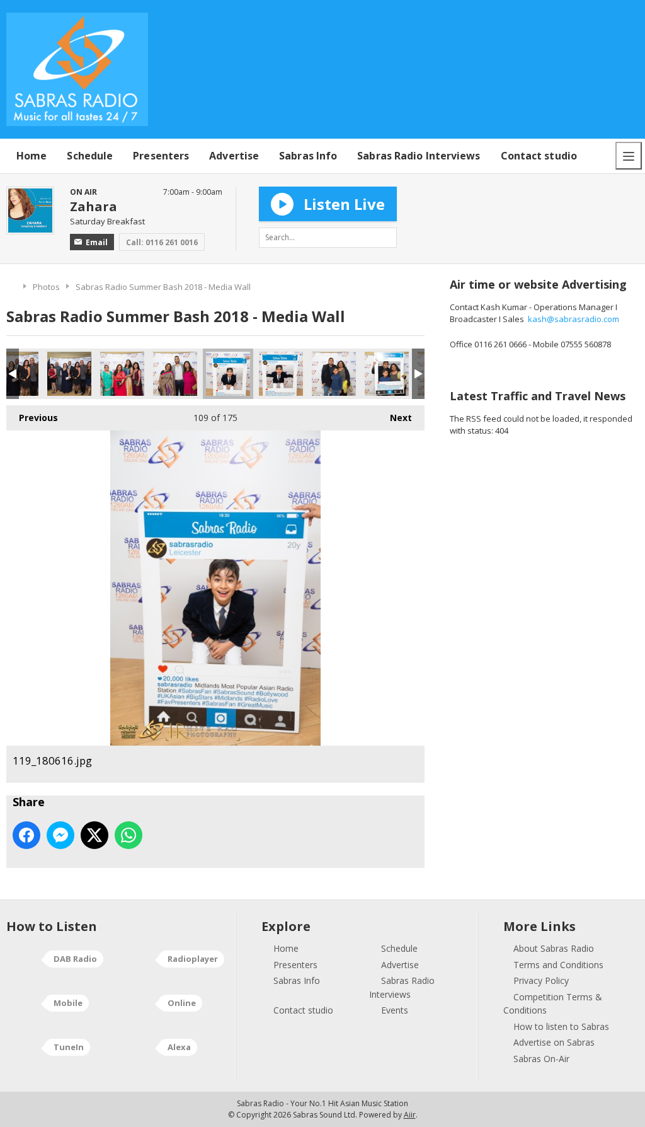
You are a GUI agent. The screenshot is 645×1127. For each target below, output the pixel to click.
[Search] (387, 237)
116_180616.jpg (69, 374)
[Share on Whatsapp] (128, 835)
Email (97, 242)
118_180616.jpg (175, 374)
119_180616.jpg (228, 374)
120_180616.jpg (281, 374)
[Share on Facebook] (26, 835)
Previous (32, 418)
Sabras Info (308, 156)
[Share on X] (94, 835)
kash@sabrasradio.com (573, 319)
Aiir (410, 1114)
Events (394, 1010)
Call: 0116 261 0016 (162, 242)
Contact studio (539, 156)
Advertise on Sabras (554, 1042)
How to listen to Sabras (561, 1026)
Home (31, 156)
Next (394, 418)
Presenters (161, 156)
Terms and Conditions (558, 965)
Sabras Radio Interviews (418, 156)
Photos (46, 286)
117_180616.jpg (122, 374)
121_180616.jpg (334, 374)
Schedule (90, 156)
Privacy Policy (541, 980)
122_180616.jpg (387, 374)
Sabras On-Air (541, 1059)
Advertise (234, 156)
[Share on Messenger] (60, 835)
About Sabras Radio (553, 948)
